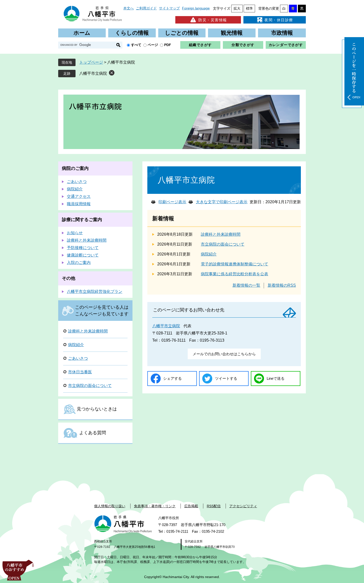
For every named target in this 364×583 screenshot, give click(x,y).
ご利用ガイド (146, 8)
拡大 (237, 8)
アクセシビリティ (243, 506)
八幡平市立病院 (93, 73)
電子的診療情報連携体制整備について (234, 264)
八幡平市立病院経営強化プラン (94, 291)
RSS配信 (214, 506)
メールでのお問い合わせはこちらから (224, 354)
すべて (136, 45)
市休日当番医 (80, 372)
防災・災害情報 (212, 20)
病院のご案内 (75, 168)
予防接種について (83, 248)
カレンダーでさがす (286, 45)
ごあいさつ (77, 181)
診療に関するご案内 (82, 219)
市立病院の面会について (222, 244)
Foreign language (196, 8)
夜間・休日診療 (278, 20)
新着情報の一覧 (246, 285)
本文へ (128, 8)
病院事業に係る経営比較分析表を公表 (234, 274)
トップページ (91, 62)
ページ (153, 45)
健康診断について (83, 255)
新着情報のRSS (282, 285)
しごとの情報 (182, 33)
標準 (249, 8)
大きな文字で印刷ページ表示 (221, 202)
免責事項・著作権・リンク (155, 506)
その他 (68, 278)
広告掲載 (191, 506)
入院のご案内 (79, 262)
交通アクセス (79, 196)
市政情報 (282, 33)
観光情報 (232, 33)
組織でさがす (200, 45)
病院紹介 (209, 254)
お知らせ (75, 233)
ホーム (82, 33)
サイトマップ (169, 8)
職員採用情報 (79, 204)
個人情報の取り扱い (109, 506)
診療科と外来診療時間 (220, 234)
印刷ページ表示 (172, 202)
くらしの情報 (132, 33)
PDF (167, 45)
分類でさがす (243, 45)
